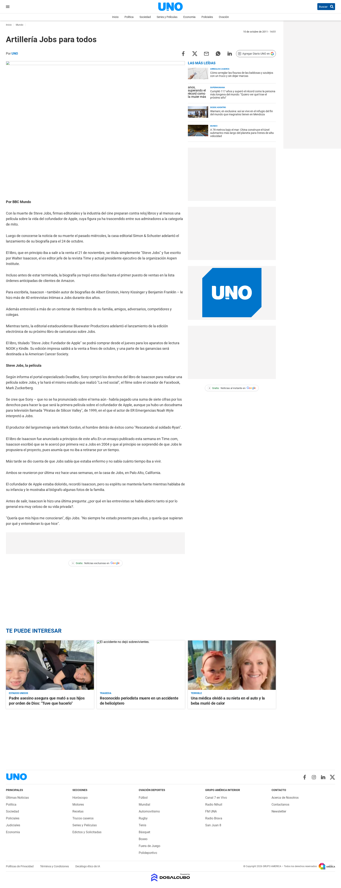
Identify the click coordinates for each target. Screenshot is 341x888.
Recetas (77, 811)
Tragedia (105, 693)
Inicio (115, 17)
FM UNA (211, 811)
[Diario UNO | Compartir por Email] (206, 53)
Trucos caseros (83, 818)
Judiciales (13, 825)
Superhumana (217, 87)
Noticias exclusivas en (90, 563)
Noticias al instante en (227, 388)
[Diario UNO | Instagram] (314, 777)
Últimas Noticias (17, 797)
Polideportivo (148, 853)
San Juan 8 (213, 825)
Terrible (196, 693)
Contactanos (280, 804)
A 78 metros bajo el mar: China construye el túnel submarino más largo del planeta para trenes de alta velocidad (242, 133)
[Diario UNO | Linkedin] (323, 777)
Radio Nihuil (213, 804)
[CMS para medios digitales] (170, 878)
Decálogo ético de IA (87, 866)
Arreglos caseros (219, 69)
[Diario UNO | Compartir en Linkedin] (229, 53)
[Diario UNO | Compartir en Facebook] (183, 53)
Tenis (142, 825)
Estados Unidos (18, 693)
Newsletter (279, 811)
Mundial (144, 804)
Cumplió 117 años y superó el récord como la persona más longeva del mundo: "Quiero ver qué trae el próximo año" (242, 94)
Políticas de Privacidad (20, 866)
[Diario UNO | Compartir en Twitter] (194, 53)
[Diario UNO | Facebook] (304, 777)
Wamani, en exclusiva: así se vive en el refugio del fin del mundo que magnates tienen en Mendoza (241, 113)
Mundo (213, 126)
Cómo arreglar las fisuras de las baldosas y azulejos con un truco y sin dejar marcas (241, 74)
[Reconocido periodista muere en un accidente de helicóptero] (141, 665)
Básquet (144, 832)
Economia (189, 17)
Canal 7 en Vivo (216, 797)
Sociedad (145, 17)
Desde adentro (218, 107)
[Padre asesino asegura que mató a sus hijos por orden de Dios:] (50, 665)
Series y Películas (167, 17)
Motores (78, 804)
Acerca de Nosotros (285, 797)
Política (129, 17)
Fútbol (143, 797)
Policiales (207, 17)
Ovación (224, 17)
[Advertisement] (95, 543)
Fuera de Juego (149, 846)
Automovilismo (149, 811)
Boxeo (143, 839)
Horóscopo (80, 797)
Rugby (143, 818)
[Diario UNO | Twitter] (332, 777)
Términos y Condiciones (54, 866)
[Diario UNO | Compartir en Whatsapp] (218, 53)
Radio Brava (213, 818)
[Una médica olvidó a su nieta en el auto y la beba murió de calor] (232, 665)
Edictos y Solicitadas (86, 832)
